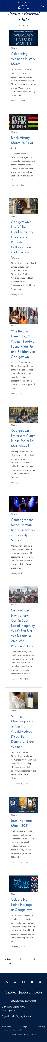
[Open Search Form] (42, 5)
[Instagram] (6, 981)
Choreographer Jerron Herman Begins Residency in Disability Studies (23, 529)
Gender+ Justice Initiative (23, 5)
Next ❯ (10, 962)
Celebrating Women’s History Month (23, 58)
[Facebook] (23, 981)
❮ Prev (8, 959)
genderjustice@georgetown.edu (18, 1016)
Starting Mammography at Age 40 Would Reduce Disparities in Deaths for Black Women (22, 731)
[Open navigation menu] (4, 5)
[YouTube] (31, 981)
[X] (15, 981)
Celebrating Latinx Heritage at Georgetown (22, 904)
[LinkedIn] (40, 981)
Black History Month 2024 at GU (22, 142)
